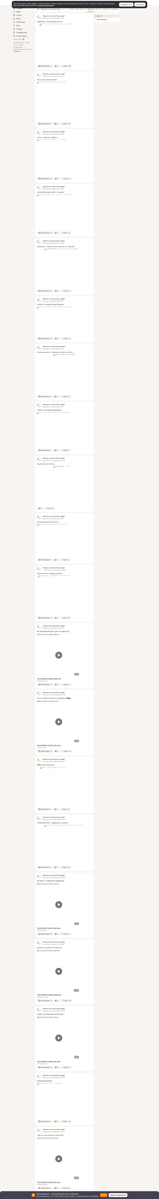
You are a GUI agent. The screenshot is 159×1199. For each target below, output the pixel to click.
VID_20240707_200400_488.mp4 (49, 995)
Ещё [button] (21, 45)
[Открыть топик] (64, 22)
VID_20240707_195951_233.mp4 (48, 1062)
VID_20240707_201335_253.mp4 (49, 745)
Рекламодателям (18, 42)
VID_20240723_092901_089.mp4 (49, 679)
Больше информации (46, 5)
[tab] (71, 9)
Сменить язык (17, 39)
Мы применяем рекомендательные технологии (23, 49)
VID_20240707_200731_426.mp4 (48, 928)
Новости (16, 45)
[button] (45, 66)
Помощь (27, 42)
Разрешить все (126, 5)
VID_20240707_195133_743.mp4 (48, 1182)
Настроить (140, 5)
